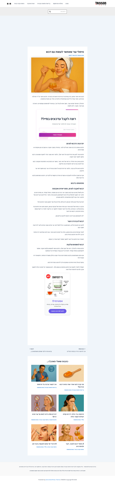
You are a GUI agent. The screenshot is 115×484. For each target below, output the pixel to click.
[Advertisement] (57, 28)
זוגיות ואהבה (31, 3)
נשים (67, 3)
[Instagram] (8, 3)
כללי (82, 420)
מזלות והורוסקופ (58, 3)
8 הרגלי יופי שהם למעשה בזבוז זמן (44, 444)
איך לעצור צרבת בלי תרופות (46, 384)
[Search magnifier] (50, 11)
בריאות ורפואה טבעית (43, 3)
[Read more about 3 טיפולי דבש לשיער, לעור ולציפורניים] (71, 432)
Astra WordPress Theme (53, 479)
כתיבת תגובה (53, 420)
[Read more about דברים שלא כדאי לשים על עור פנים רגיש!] (43, 403)
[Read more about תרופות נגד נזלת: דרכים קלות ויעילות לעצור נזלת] (71, 403)
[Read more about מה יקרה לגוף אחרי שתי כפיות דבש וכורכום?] (71, 373)
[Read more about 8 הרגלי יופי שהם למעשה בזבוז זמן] (43, 432)
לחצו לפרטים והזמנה (57, 311)
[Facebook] (10, 3)
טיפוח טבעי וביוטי (19, 3)
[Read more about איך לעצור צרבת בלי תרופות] (43, 373)
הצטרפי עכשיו (57, 135)
